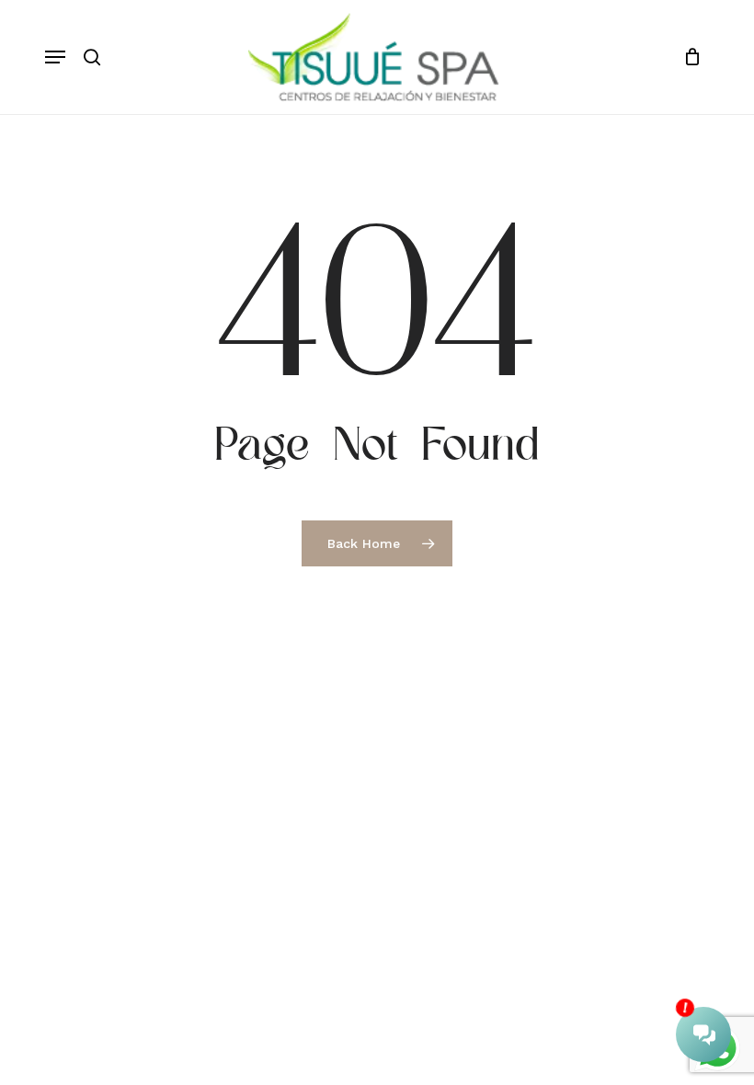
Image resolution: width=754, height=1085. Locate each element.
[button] (55, 57)
